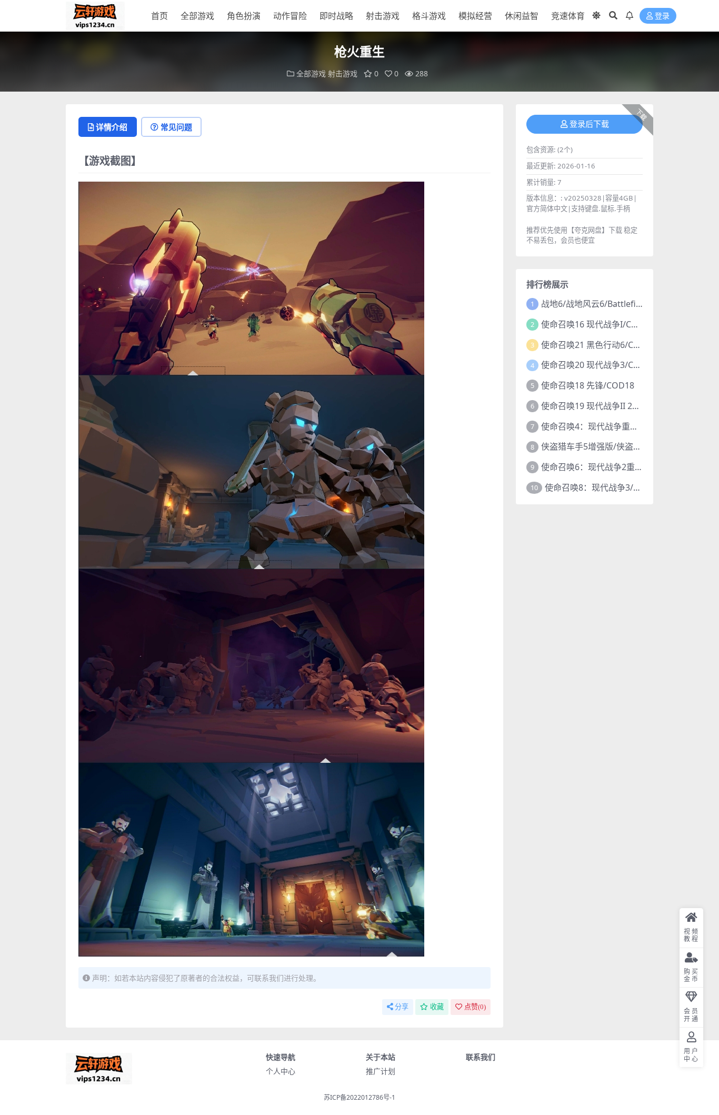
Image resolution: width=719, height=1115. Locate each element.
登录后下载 (589, 124)
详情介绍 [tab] (111, 127)
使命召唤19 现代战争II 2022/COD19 (609, 406)
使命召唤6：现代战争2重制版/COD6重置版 (622, 467)
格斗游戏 (429, 16)
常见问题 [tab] (176, 127)
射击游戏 (383, 16)
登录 (662, 16)
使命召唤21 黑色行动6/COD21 (598, 345)
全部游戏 (197, 16)
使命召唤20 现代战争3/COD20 (598, 365)
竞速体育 (568, 16)
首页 (159, 16)
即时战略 (336, 16)
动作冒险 (290, 16)
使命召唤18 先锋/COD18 (587, 385)
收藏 (437, 1007)
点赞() (475, 1007)
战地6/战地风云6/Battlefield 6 (598, 304)
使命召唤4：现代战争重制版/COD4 (607, 426)
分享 (401, 1007)
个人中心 (280, 1071)
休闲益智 (521, 16)
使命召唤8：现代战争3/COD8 (600, 487)
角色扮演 (244, 16)
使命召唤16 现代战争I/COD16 (597, 324)
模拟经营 (475, 16)
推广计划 (380, 1071)
